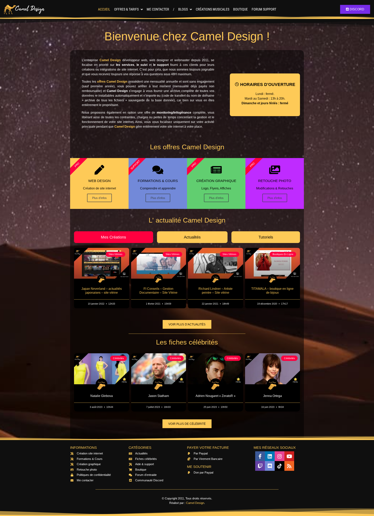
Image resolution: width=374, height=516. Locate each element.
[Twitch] (260, 466)
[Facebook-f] (260, 456)
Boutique (240, 9)
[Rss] (289, 466)
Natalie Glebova (101, 396)
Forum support (264, 9)
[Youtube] (289, 456)
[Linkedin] (270, 456)
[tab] (113, 237)
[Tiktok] (279, 466)
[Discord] (270, 466)
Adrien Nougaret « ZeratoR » (216, 396)
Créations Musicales (212, 9)
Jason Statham (158, 396)
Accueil (104, 9)
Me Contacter (158, 9)
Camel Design (195, 503)
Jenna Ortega (272, 396)
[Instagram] (279, 456)
